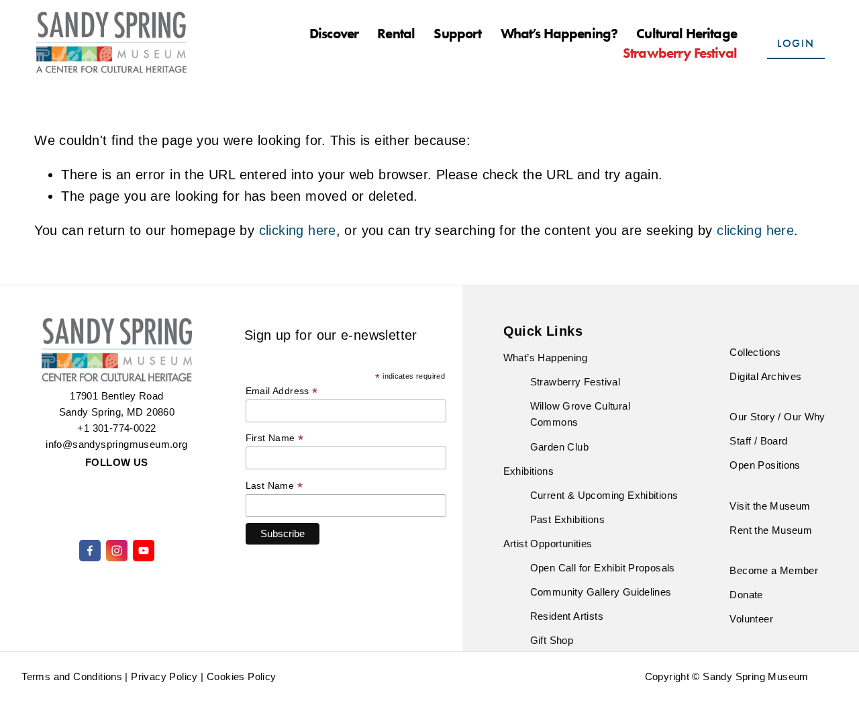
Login (795, 43)
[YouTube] (143, 550)
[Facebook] (90, 550)
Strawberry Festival (680, 53)
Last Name (274, 485)
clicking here (297, 230)
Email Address (282, 391)
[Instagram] (117, 550)
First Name (275, 438)
